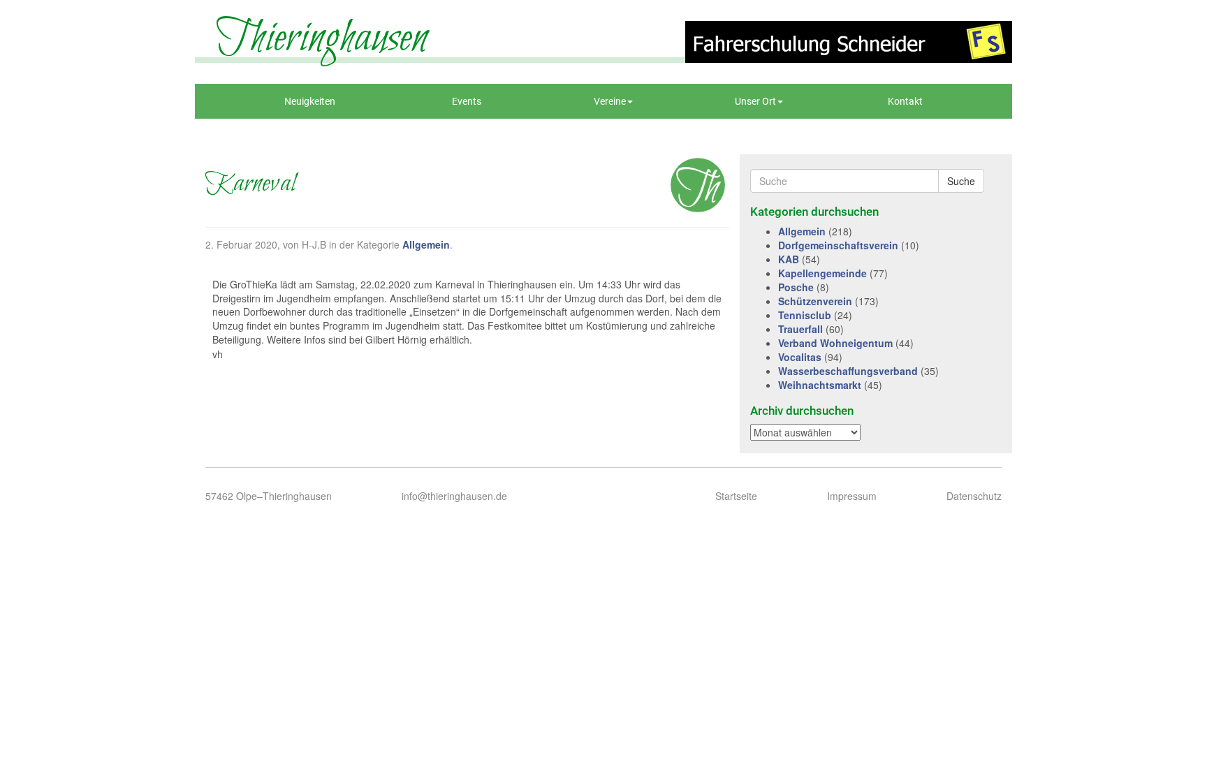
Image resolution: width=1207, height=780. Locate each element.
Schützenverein (815, 301)
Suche (961, 181)
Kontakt (905, 101)
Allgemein (426, 244)
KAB (788, 259)
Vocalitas (799, 357)
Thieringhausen (321, 38)
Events (466, 101)
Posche (796, 287)
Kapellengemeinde (822, 273)
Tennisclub (804, 315)
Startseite (736, 496)
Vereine (610, 101)
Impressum (852, 496)
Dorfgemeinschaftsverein (838, 245)
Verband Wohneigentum (835, 343)
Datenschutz (974, 496)
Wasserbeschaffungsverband (848, 371)
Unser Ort (755, 101)
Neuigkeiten (309, 101)
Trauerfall (800, 329)
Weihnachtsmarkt (819, 385)
